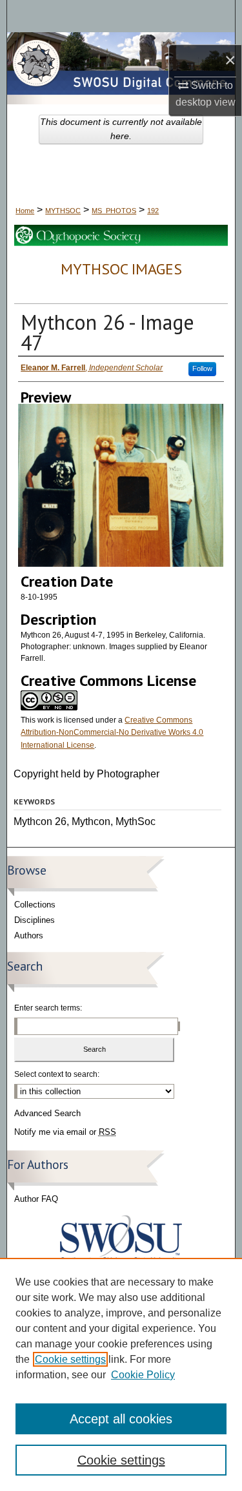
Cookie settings (70, 1359)
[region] (121, 1374)
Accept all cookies (121, 1419)
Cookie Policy (143, 1374)
